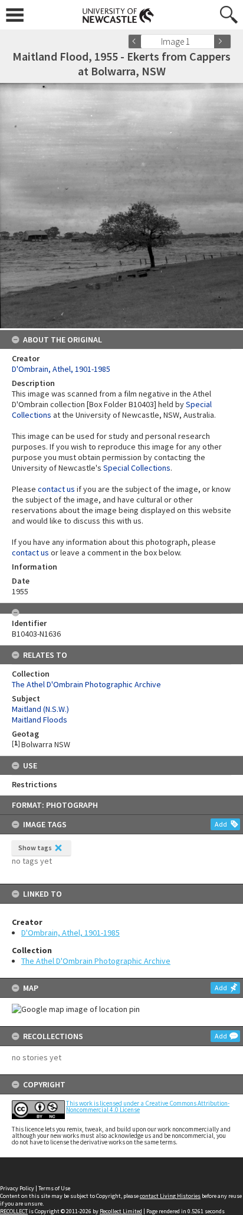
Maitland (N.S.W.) (40, 709)
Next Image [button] (222, 41)
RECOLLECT (14, 1211)
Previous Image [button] (137, 41)
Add (221, 824)
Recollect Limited (121, 1211)
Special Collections (136, 467)
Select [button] (209, 41)
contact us (56, 489)
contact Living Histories (170, 1196)
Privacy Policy (17, 1188)
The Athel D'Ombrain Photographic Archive (95, 961)
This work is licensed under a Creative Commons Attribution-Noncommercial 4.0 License (147, 1106)
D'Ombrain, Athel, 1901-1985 (70, 932)
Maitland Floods (39, 719)
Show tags (35, 847)
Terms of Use (54, 1188)
